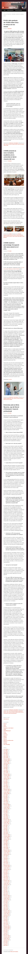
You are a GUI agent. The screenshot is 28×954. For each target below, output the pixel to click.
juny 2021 (5, 826)
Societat (5, 743)
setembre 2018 (6, 869)
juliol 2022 (6, 810)
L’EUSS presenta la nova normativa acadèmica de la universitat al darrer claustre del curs (10, 155)
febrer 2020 (6, 847)
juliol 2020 (6, 840)
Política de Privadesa (14, 951)
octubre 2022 (6, 807)
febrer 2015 (6, 923)
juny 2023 (5, 796)
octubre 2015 (6, 913)
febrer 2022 (6, 817)
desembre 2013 (7, 935)
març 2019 (6, 861)
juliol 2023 (6, 795)
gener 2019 (6, 864)
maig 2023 (6, 797)
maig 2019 (6, 858)
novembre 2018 (7, 866)
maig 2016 (6, 904)
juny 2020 (5, 841)
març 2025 (6, 770)
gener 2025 (6, 772)
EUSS (10, 233)
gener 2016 (6, 909)
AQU (4, 144)
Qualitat (5, 737)
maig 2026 (6, 752)
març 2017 (6, 891)
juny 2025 (5, 765)
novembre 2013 (7, 937)
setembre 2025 (6, 763)
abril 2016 (5, 905)
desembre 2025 (7, 759)
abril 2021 (5, 829)
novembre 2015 (7, 912)
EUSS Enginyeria (10, 10)
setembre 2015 (6, 915)
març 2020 (6, 846)
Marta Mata (20, 236)
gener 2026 (6, 757)
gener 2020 (6, 848)
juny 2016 (5, 902)
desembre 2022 (7, 804)
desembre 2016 (7, 895)
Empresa (5, 235)
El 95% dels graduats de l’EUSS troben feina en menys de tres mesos (11, 23)
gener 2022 (6, 818)
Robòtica (5, 741)
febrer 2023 (6, 801)
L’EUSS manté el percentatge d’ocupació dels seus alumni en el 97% (11, 246)
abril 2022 (5, 814)
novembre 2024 (7, 775)
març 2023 (6, 800)
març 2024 (6, 785)
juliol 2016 (6, 901)
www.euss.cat (6, 719)
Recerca (5, 739)
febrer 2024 (6, 786)
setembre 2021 (6, 823)
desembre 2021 (7, 819)
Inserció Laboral (21, 144)
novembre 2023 (7, 790)
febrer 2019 (6, 862)
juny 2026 (5, 750)
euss (12, 398)
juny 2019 (5, 857)
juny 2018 (5, 872)
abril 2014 (5, 934)
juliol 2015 (6, 916)
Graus (5, 732)
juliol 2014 (6, 930)
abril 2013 (5, 945)
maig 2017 (6, 888)
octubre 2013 (6, 938)
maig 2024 (6, 782)
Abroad (5, 723)
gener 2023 (6, 803)
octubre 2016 (6, 898)
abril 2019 (5, 859)
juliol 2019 (6, 855)
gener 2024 (6, 788)
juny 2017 (5, 887)
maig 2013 (6, 944)
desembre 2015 (7, 910)
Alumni (5, 711)
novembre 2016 (7, 897)
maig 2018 (6, 873)
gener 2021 (6, 833)
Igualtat (5, 733)
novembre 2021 (7, 821)
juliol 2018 (6, 870)
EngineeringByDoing (7, 398)
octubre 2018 (6, 868)
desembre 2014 (7, 926)
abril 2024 (5, 783)
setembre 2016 (6, 899)
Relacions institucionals (8, 740)
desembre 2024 (7, 774)
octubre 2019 (6, 852)
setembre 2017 (6, 884)
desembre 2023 (7, 789)
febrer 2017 (6, 893)
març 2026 (6, 754)
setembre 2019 (6, 854)
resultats (10, 379)
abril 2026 (5, 753)
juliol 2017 (6, 886)
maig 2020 (6, 843)
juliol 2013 (6, 941)
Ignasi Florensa (10, 235)
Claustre (19, 233)
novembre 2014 (7, 927)
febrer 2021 (6, 832)
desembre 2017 (7, 880)
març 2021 (6, 830)
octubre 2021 (6, 822)
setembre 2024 (6, 778)
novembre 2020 (7, 836)
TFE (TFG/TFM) (7, 744)
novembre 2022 (7, 806)
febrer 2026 (6, 756)
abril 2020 (5, 844)
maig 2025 (6, 767)
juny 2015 (5, 917)
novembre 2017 (7, 881)
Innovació (6, 734)
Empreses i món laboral (13, 143)
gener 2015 (6, 924)
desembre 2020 (7, 835)
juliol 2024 (6, 779)
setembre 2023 (6, 793)
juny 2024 (5, 781)
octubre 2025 (6, 761)
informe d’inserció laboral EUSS (12, 144)
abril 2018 (5, 875)
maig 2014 (6, 933)
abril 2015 (5, 920)
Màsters (5, 736)
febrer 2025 (6, 771)
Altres (5, 725)
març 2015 (6, 921)
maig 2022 (6, 812)
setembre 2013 (6, 939)
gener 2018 (6, 879)
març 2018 (6, 876)
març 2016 (6, 906)
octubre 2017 (6, 883)
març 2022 (6, 815)
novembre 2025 (7, 760)
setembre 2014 (6, 928)
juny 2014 (5, 931)
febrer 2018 (6, 877)
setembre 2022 (6, 808)
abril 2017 (5, 890)
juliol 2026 (6, 749)
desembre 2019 (7, 850)
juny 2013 (5, 942)
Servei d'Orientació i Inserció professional (13, 713)
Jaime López (6, 145)
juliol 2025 (6, 764)
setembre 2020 (6, 839)
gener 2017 (6, 894)
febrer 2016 (6, 908)
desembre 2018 (7, 865)
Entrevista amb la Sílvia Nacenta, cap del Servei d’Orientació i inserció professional (11, 408)
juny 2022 (5, 811)
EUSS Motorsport (7, 730)
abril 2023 (5, 799)
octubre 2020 (6, 837)
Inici (4, 10)
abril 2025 (5, 768)
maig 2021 (6, 828)
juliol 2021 (6, 825)
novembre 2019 (7, 851)
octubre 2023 (6, 792)
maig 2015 (6, 919)
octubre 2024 (6, 777)
